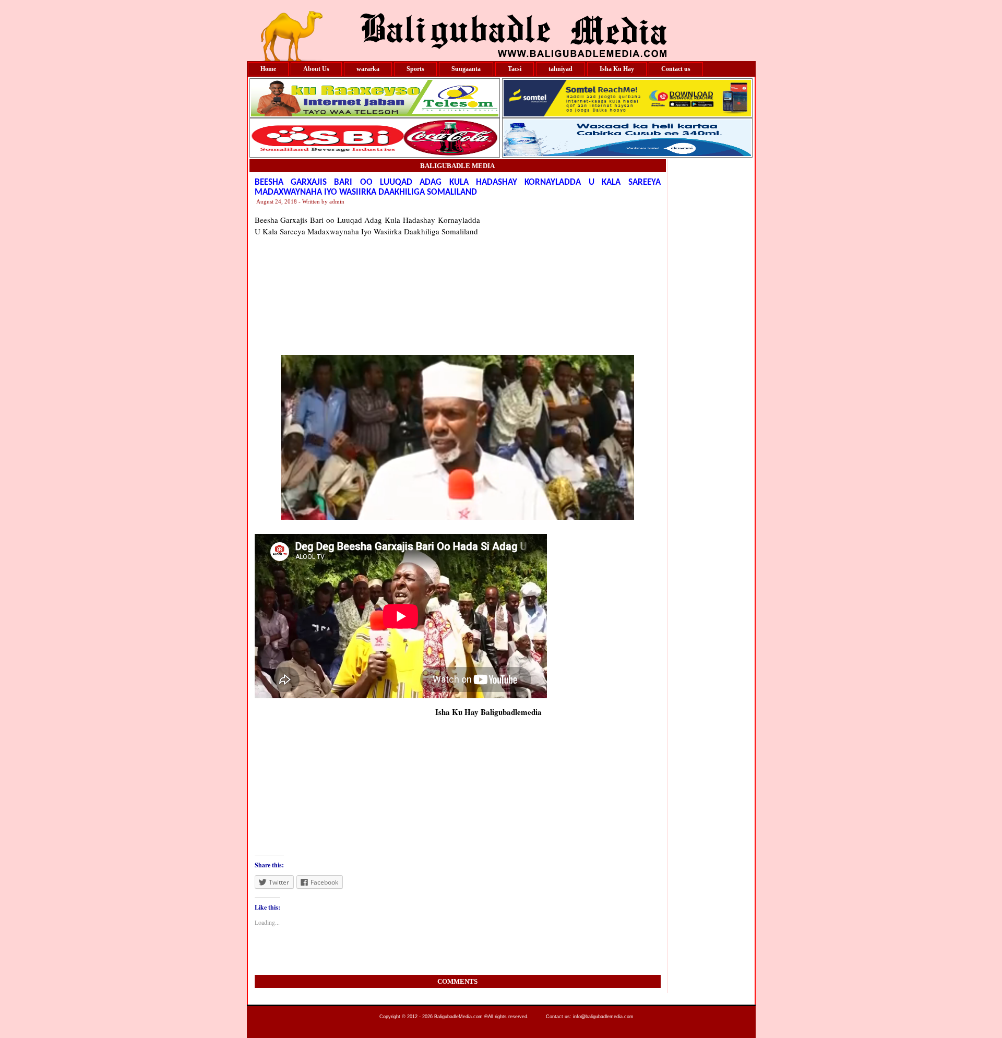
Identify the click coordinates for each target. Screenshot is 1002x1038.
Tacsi (514, 69)
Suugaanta (466, 69)
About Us (316, 69)
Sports (415, 69)
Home (268, 69)
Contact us (675, 69)
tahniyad (560, 69)
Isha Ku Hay (617, 69)
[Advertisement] (570, 279)
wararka (367, 69)
